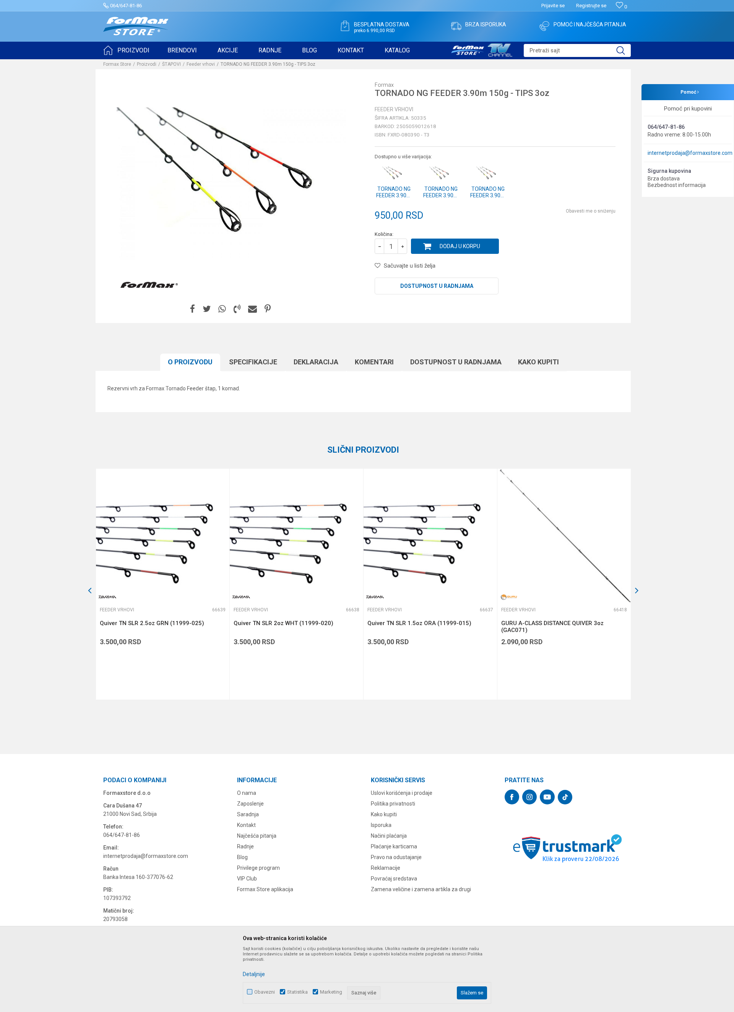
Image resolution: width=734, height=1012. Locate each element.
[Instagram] (529, 796)
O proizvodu (190, 362)
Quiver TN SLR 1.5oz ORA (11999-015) (419, 623)
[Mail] (252, 309)
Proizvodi (146, 64)
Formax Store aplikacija (265, 889)
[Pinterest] (268, 309)
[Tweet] (207, 309)
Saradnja (248, 814)
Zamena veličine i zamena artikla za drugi (421, 889)
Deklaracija (316, 362)
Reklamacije (385, 868)
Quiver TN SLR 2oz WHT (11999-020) (283, 623)
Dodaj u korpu (460, 246)
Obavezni (264, 992)
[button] (577, 50)
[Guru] (508, 597)
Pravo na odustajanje (396, 857)
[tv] (481, 49)
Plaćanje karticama (394, 846)
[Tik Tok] (565, 797)
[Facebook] (192, 309)
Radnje (245, 846)
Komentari (374, 362)
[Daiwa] (107, 597)
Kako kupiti (538, 362)
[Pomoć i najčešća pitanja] (544, 26)
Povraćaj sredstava (394, 879)
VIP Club (247, 879)
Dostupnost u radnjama (436, 286)
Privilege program (258, 868)
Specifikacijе (253, 362)
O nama (246, 793)
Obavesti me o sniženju (590, 211)
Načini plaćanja (389, 836)
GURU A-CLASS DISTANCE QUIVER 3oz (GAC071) (552, 627)
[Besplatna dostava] (344, 26)
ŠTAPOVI (171, 64)
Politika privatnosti (393, 804)
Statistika (297, 992)
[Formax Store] (136, 26)
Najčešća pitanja (256, 836)
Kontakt (246, 825)
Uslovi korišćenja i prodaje (401, 793)
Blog (242, 857)
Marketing (331, 992)
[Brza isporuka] (456, 26)
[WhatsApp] (222, 309)
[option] (162, 584)
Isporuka (381, 825)
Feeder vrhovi (201, 64)
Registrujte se (591, 5)
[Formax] (149, 285)
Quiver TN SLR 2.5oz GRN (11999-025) (152, 623)
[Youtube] (547, 796)
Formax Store (117, 64)
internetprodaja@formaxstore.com (690, 153)
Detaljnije (254, 974)
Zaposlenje (250, 804)
